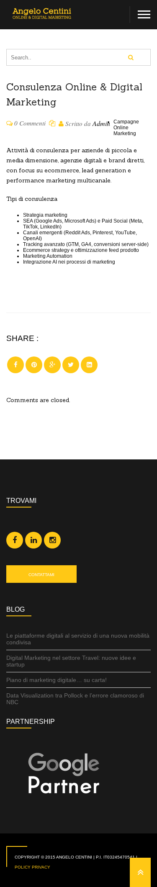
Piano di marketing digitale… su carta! (56, 680)
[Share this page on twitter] (70, 364)
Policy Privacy (32, 867)
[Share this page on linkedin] (89, 364)
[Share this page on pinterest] (34, 364)
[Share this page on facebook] (15, 364)
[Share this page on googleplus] (52, 364)
